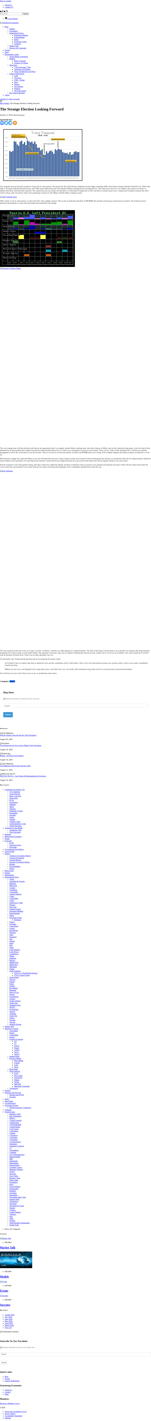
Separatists (13, 1195)
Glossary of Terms (21, 63)
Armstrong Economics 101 (15, 790)
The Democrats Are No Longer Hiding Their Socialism (20, 745)
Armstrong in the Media (14, 828)
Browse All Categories (17, 48)
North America (15, 971)
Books (7, 839)
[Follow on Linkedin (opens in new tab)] (1, 11)
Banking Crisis (15, 1114)
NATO (12, 1172)
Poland (12, 982)
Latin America (14, 950)
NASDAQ (18, 1078)
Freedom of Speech (16, 1146)
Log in (17, 1404)
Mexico (12, 960)
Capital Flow (14, 1123)
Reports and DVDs (16, 1095)
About (7, 95)
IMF (11, 1159)
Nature (12, 969)
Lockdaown (13, 954)
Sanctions (13, 1193)
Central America (15, 894)
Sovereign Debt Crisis (17, 1197)
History (17, 84)
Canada (12, 888)
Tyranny (12, 1210)
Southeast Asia (14, 1005)
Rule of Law (14, 992)
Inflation (12, 805)
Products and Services (13, 1093)
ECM (11, 800)
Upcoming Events (11, 1105)
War (11, 1216)
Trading (12, 819)
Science (12, 999)
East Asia (12, 907)
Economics (13, 31)
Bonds (11, 1033)
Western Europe (15, 1024)
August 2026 (9, 1315)
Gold (16, 76)
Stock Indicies (14, 1071)
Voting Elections (15, 826)
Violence (12, 1214)
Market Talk (14, 46)
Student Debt (14, 1199)
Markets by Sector (11, 1029)
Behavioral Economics (13, 837)
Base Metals (18, 1061)
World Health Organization (19, 1223)
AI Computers (14, 792)
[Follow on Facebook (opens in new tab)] (3, 11)
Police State (13, 1180)
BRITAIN (13, 886)
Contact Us (9, 7)
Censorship (13, 892)
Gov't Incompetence (16, 1155)
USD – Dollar (19, 80)
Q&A (7, 1099)
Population (13, 1182)
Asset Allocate (14, 794)
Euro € (16, 1046)
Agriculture (13, 1031)
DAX (16, 1073)
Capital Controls (15, 1120)
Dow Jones (18, 1076)
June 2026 (8, 1319)
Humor (7, 873)
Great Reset (13, 926)
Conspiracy (13, 1135)
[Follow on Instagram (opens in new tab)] (7, 11)
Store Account (14, 99)
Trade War (13, 1016)
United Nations (15, 1212)
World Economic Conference (20, 1108)
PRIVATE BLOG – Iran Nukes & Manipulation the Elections (23, 776)
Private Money (14, 1187)
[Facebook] (2, 123)
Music (11, 807)
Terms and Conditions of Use (16, 1412)
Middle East (13, 962)
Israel (11, 943)
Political (17, 89)
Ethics (16, 40)
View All (8, 1328)
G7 (10, 1148)
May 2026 (8, 1321)
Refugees (17, 920)
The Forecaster (15, 832)
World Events (10, 1112)
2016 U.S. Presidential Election (26, 973)
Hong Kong (9, 871)
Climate (12, 1133)
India (11, 935)
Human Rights (14, 1157)
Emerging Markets (21, 35)
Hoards (12, 864)
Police (11, 984)
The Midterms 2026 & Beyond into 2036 (15, 766)
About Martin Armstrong (18, 57)
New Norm (13, 1176)
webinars (8, 1110)
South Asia (13, 1003)
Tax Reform (18, 86)
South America (15, 1001)
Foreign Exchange (16, 1039)
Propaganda (13, 1189)
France (12, 922)
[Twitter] (6, 123)
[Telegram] (10, 123)
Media (11, 956)
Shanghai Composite (22, 1086)
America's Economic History (20, 856)
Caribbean (13, 890)
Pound (16, 1048)
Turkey (12, 1018)
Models (12, 59)
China (11, 896)
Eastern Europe (15, 909)
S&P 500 (17, 1084)
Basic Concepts (20, 61)
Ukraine (12, 1020)
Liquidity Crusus (15, 1167)
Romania (12, 990)
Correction (13, 1138)
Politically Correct (16, 811)
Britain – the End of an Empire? (12, 756)
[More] (14, 123)
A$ (15, 1041)
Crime (11, 901)
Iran (10, 939)
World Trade (14, 1225)
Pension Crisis (14, 1178)
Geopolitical (14, 1150)
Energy (12, 1037)
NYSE (16, 1082)
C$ (15, 1044)
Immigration (9, 875)
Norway (12, 980)
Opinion (12, 809)
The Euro (17, 78)
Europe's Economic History (19, 862)
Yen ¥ (16, 1052)
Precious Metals (15, 1059)
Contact (7, 1392)
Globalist (12, 1152)
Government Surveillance (14, 849)
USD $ (16, 1050)
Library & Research (16, 74)
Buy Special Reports (17, 93)
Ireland (12, 941)
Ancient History (15, 860)
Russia (11, 995)
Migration (13, 967)
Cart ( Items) (12, 19)
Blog (6, 27)
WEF (11, 1219)
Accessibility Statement (13, 1416)
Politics (12, 29)
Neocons (12, 1174)
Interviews (13, 65)
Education (13, 1144)
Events (7, 50)
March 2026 (9, 1325)
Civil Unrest (14, 1129)
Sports (11, 817)
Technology (13, 1088)
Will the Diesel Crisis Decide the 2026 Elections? (18, 735)
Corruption (13, 1140)
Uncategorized (10, 1103)
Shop (7, 52)
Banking (8, 834)
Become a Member (7, 1404)
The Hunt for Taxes (16, 1206)
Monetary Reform (16, 1170)
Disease (12, 905)
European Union (20, 42)
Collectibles (13, 898)
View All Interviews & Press (24, 72)
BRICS (12, 1118)
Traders (12, 1208)
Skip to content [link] (5, 1)
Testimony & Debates (22, 69)
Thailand (12, 1014)
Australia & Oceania (17, 881)
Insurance (13, 937)
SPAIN (12, 1007)
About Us (8, 5)
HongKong (13, 930)
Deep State (13, 798)
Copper (17, 1063)
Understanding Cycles (17, 824)
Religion (12, 1191)
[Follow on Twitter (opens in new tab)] (5, 11)
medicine (12, 958)
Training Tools (14, 822)
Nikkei (16, 1080)
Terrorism (13, 1204)
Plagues (7, 1091)
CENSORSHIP (15, 1125)
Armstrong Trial (15, 830)
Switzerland (13, 1009)
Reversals (13, 847)
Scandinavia (14, 997)
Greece (12, 928)
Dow (16, 82)
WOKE (12, 1221)
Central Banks (14, 1127)
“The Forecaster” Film (22, 67)
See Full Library (20, 91)
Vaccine (12, 1022)
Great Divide (9, 851)
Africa (11, 879)
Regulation (13, 813)
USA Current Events (22, 975)
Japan (11, 948)
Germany (17, 44)
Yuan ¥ (16, 1054)
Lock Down (14, 952)
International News (16, 33)
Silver (16, 1067)
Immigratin (13, 1161)
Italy (11, 945)
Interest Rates (14, 1056)
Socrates (12, 1097)
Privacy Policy (10, 1414)
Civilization (13, 1131)
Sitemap (8, 1418)
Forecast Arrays (15, 845)
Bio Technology (15, 1116)
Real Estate (13, 1069)
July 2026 (8, 1317)
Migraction (13, 965)
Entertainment (19, 37)
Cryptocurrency (15, 1142)
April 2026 (9, 1323)
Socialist (12, 815)
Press (11, 1184)
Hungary (12, 933)
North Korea (14, 977)
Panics (11, 869)
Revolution (13, 988)
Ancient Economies (16, 858)
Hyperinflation (14, 866)
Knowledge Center (12, 54)
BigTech (12, 884)
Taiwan (12, 1012)
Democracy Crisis (16, 903)
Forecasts (8, 841)
